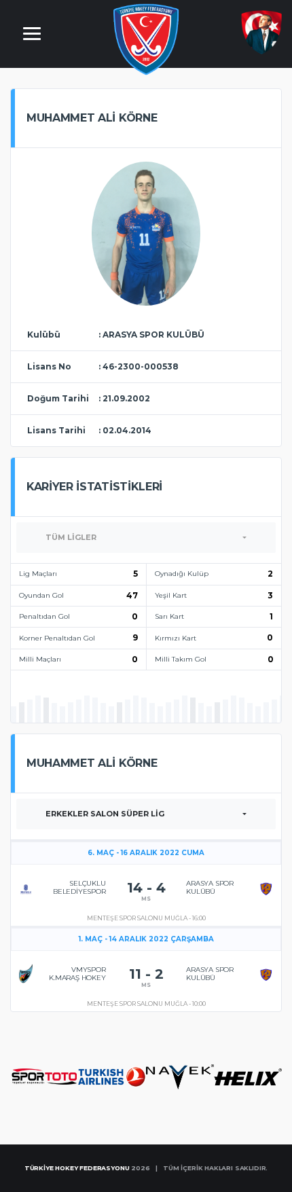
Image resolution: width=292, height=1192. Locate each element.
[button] (146, 537)
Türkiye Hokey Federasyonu (77, 1168)
